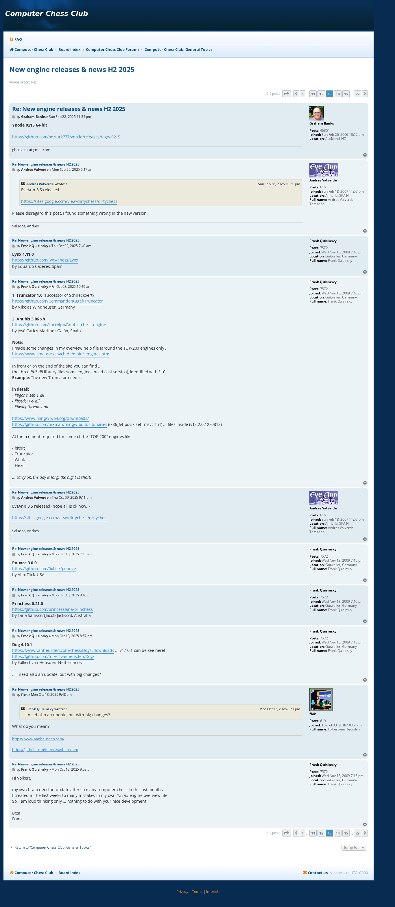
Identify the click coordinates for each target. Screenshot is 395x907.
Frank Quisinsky (39, 708)
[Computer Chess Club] (46, 15)
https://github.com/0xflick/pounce (44, 568)
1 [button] (303, 94)
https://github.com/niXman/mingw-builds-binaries (59, 424)
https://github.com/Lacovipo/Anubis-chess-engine (59, 324)
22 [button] (358, 94)
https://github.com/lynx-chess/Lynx (45, 260)
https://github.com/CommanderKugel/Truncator (57, 301)
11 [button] (313, 94)
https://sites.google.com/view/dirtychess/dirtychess (69, 201)
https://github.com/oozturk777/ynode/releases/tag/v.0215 (66, 137)
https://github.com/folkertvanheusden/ (45, 749)
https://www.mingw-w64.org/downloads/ (50, 418)
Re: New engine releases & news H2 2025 (68, 109)
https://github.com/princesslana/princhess (52, 609)
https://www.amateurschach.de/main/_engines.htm (60, 354)
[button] (286, 93)
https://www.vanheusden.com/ (38, 738)
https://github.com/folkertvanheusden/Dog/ (53, 656)
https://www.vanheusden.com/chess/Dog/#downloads (63, 650)
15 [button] (346, 94)
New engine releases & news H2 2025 (71, 69)
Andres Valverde (40, 183)
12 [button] (321, 94)
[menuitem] (15, 39)
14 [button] (338, 94)
